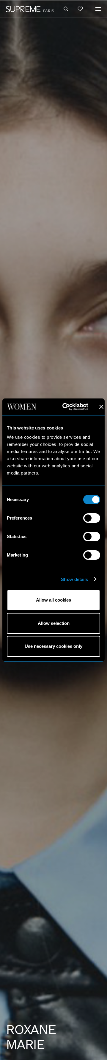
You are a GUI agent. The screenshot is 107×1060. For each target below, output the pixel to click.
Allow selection (54, 623)
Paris (48, 11)
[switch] (91, 518)
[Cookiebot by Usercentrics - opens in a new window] (65, 407)
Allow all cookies (53, 599)
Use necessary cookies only (53, 646)
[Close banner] (101, 407)
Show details (74, 579)
